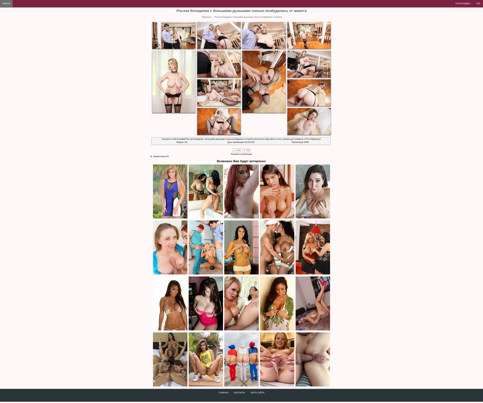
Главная (223, 393)
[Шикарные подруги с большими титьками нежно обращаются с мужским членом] (170, 247)
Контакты (239, 393)
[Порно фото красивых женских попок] (241, 359)
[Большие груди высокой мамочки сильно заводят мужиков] (241, 247)
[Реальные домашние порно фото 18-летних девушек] (206, 359)
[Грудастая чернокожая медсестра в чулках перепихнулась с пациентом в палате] (277, 247)
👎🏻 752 (246, 150)
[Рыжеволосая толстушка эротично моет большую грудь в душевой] (241, 191)
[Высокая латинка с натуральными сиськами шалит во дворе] (170, 191)
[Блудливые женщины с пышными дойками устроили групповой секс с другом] (241, 303)
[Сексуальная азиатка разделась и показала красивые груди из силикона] (170, 303)
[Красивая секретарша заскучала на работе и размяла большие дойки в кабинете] (206, 303)
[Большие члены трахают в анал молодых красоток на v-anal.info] (312, 359)
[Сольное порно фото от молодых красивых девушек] (277, 359)
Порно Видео (462, 4)
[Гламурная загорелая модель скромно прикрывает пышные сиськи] (277, 303)
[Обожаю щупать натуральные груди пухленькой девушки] (312, 191)
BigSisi (6, 4)
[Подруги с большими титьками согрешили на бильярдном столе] (312, 247)
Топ (478, 4)
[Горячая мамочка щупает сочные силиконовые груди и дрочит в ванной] (206, 191)
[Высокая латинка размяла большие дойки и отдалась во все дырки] (277, 191)
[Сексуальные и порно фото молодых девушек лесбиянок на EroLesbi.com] (170, 359)
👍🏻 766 (236, 150)
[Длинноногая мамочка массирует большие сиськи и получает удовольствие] (312, 303)
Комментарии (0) (161, 156)
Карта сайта (257, 393)
